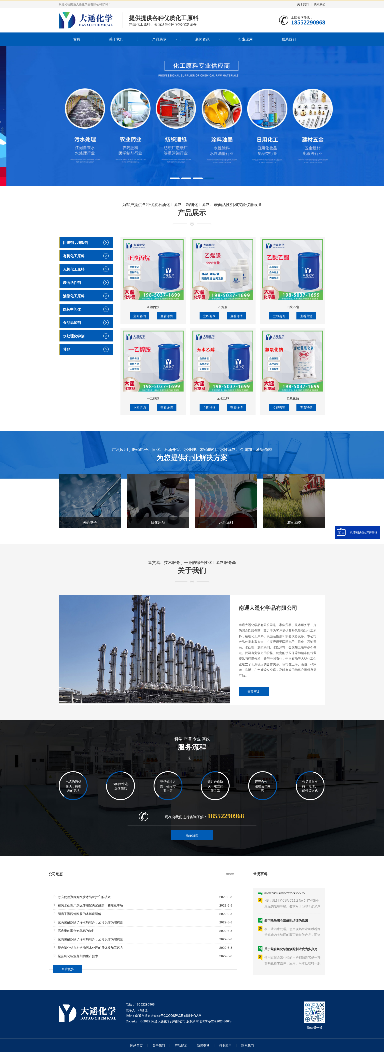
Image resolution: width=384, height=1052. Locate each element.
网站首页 (136, 1045)
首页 (76, 39)
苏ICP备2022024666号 (216, 1021)
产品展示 (159, 39)
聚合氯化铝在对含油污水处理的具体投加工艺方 (90, 947)
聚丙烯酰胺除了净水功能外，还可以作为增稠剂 (90, 922)
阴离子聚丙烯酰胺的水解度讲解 (79, 913)
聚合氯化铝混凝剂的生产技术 (78, 956)
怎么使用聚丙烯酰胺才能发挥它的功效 (84, 897)
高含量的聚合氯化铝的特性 (76, 930)
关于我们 (303, 4)
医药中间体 (72, 309)
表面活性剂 (72, 282)
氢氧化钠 (292, 398)
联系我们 (319, 4)
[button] (175, 178)
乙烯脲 (223, 307)
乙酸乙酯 (292, 307)
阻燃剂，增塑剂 (75, 242)
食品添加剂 (72, 322)
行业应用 (245, 39)
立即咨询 (139, 316)
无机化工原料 (73, 269)
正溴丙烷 (153, 307)
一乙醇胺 (153, 398)
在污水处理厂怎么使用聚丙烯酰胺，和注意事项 (90, 905)
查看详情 (166, 316)
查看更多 (254, 691)
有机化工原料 (73, 255)
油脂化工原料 (73, 295)
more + (231, 873)
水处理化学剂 (73, 335)
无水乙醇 (223, 398)
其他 (66, 349)
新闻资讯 (202, 39)
